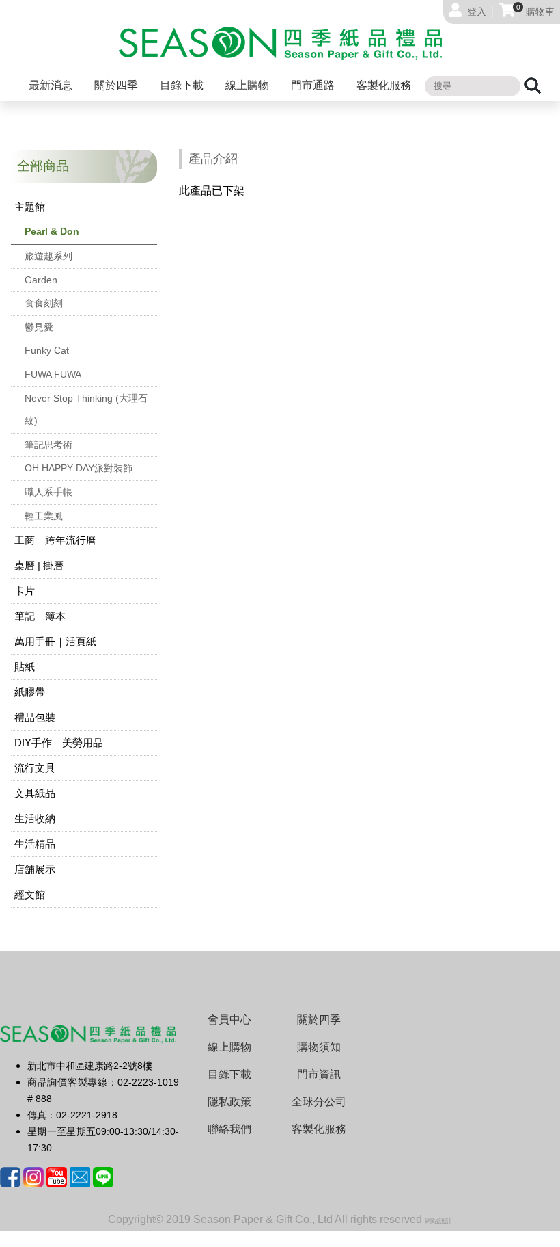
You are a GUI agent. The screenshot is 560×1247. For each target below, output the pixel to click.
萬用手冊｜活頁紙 (55, 641)
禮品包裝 (34, 717)
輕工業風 (44, 515)
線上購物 (247, 85)
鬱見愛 (39, 326)
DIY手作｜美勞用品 (58, 742)
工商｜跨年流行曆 (55, 540)
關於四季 (116, 85)
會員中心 (229, 1019)
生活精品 (34, 844)
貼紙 (24, 666)
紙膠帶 (29, 692)
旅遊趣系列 (48, 255)
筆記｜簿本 (40, 616)
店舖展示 (34, 869)
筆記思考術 (48, 444)
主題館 (29, 207)
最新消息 (50, 85)
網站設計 (438, 1220)
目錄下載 (182, 85)
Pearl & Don (52, 231)
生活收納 (34, 818)
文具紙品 (34, 793)
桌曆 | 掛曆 (39, 565)
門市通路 (313, 85)
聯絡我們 (229, 1129)
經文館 (29, 894)
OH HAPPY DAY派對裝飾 (78, 467)
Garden (41, 279)
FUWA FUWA (53, 374)
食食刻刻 (44, 303)
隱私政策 (229, 1101)
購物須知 (319, 1047)
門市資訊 (319, 1074)
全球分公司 (319, 1101)
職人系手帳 (48, 491)
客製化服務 (383, 85)
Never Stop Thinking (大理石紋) (86, 410)
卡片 (24, 590)
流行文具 (34, 768)
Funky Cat (47, 350)
